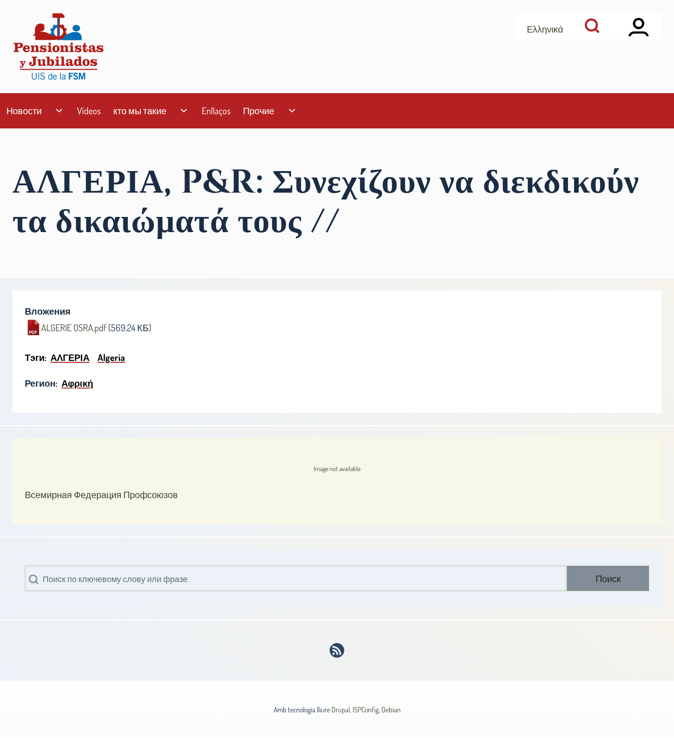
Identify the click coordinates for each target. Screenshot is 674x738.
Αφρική (77, 383)
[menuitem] (24, 110)
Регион (40, 383)
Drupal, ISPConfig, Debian (366, 709)
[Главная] (58, 46)
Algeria (111, 357)
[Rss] (337, 650)
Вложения (48, 311)
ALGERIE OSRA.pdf (73, 327)
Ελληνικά (545, 29)
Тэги (34, 357)
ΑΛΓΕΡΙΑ (69, 357)
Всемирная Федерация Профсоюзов (101, 494)
